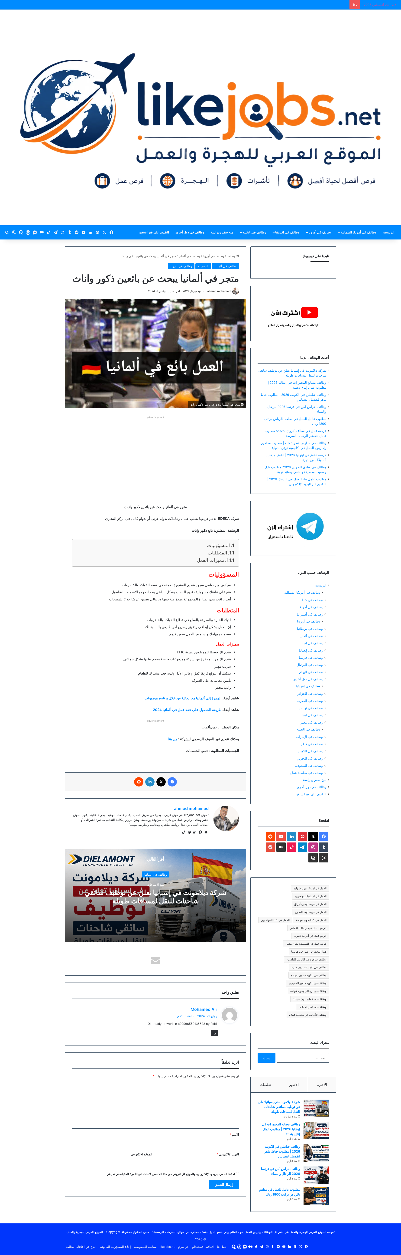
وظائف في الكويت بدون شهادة (309, 975)
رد (214, 1033)
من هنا (172, 739)
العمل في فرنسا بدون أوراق (310, 904)
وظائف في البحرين (310, 758)
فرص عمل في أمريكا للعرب (310, 935)
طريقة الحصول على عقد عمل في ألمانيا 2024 (187, 710)
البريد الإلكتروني (228, 1154)
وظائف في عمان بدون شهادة (310, 999)
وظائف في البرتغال (310, 665)
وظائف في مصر (312, 722)
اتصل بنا (222, 1246)
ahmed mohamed (219, 291)
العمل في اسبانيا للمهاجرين (311, 896)
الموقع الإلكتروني (141, 1154)
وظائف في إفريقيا (287, 232)
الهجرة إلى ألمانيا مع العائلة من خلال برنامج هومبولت (183, 698)
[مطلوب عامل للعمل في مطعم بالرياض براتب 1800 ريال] (316, 1196)
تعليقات (265, 1084)
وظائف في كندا (312, 600)
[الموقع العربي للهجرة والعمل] (200, 117)
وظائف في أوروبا (320, 232)
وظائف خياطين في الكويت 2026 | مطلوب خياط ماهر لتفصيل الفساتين (282, 1151)
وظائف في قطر (312, 744)
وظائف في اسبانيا (155, 874)
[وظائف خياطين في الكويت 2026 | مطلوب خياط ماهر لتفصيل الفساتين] (316, 1153)
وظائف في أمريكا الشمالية (358, 232)
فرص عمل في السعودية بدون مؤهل (306, 943)
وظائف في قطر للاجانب (313, 1007)
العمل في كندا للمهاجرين (275, 920)
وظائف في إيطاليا (311, 650)
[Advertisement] (155, 452)
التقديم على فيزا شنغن (154, 232)
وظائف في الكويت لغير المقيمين (308, 983)
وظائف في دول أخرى (189, 232)
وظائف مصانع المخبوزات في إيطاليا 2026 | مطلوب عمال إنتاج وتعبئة (281, 1129)
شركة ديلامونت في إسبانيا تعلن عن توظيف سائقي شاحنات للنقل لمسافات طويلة (155, 896)
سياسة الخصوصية (145, 1246)
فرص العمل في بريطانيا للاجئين (308, 928)
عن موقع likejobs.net (174, 1246)
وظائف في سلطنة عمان (306, 773)
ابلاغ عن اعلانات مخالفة (81, 1246)
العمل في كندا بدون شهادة (311, 920)
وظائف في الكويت (310, 751)
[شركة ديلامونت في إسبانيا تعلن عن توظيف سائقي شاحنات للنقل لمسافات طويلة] (316, 1108)
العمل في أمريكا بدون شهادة (310, 888)
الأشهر (294, 1084)
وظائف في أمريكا (311, 607)
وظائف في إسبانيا (311, 643)
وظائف (231, 256)
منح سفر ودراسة (222, 232)
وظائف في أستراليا (310, 614)
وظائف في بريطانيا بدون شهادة (308, 991)
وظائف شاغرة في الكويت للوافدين (307, 959)
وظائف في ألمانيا (189, 256)
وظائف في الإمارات (309, 737)
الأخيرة (322, 1084)
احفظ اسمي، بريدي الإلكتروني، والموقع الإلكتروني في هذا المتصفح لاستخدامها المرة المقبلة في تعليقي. (170, 1174)
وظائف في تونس (311, 708)
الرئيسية (388, 232)
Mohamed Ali (204, 1009)
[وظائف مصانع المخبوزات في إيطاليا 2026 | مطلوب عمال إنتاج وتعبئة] (316, 1130)
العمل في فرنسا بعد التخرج (311, 912)
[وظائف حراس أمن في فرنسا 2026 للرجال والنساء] (316, 1175)
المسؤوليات (218, 545)
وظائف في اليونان (310, 672)
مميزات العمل (210, 560)
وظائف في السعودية (309, 765)
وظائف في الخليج (254, 232)
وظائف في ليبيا (312, 715)
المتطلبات (217, 553)
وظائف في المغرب (310, 701)
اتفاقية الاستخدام (203, 1246)
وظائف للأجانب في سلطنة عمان (308, 1014)
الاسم (234, 1134)
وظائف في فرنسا (311, 657)
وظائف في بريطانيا (310, 629)
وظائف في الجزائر (310, 693)
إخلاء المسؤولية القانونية (115, 1246)
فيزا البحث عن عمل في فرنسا (309, 951)
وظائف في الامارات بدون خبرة (309, 967)
